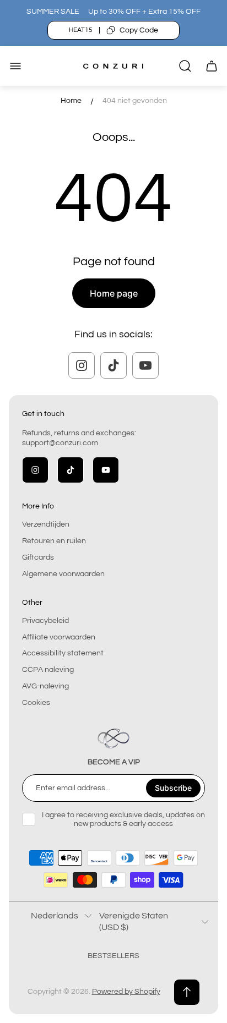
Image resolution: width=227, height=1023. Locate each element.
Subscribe (173, 787)
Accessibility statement (63, 653)
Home (71, 101)
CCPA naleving (48, 670)
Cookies (36, 703)
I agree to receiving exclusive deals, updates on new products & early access (123, 819)
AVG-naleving (45, 686)
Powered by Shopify (126, 991)
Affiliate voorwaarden (58, 637)
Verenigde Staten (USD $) (133, 921)
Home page (114, 293)
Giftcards (38, 557)
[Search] (185, 66)
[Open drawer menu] (15, 66)
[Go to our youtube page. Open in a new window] (145, 365)
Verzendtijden (45, 524)
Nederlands (54, 915)
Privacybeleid (45, 621)
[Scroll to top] (187, 992)
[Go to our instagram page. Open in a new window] (81, 365)
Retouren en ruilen (54, 541)
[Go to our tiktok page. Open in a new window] (113, 365)
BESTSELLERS (113, 956)
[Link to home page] (113, 738)
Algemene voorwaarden (63, 574)
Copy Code (139, 30)
